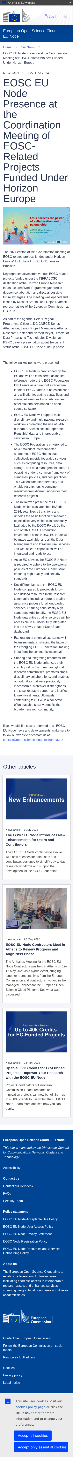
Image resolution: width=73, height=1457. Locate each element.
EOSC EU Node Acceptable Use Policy (30, 1219)
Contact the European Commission (27, 1338)
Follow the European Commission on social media (33, 1348)
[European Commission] (31, 1317)
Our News (28, 47)
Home (7, 47)
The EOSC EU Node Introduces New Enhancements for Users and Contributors (35, 839)
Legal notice (11, 1382)
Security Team (13, 1201)
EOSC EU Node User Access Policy (28, 1226)
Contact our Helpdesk (18, 1186)
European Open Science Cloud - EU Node (34, 1140)
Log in (52, 16)
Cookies (9, 1368)
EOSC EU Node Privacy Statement (27, 1234)
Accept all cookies (33, 1435)
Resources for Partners (19, 1357)
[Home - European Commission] (16, 15)
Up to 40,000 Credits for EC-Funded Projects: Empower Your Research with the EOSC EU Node (35, 1072)
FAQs (7, 1193)
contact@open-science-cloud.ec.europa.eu (32, 739)
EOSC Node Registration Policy (25, 1241)
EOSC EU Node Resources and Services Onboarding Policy (31, 1251)
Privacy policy (12, 1375)
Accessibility (11, 1167)
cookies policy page (30, 1407)
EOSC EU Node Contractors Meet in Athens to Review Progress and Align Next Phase (35, 949)
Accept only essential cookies (42, 1447)
